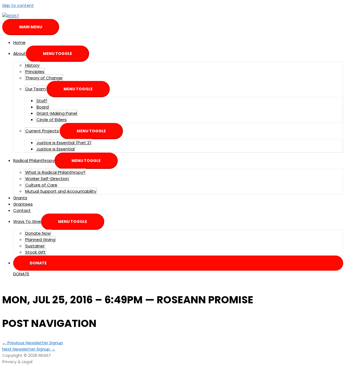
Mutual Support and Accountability (60, 191)
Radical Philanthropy (33, 160)
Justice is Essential (56, 149)
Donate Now (38, 233)
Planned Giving (40, 239)
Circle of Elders (52, 119)
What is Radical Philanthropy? (55, 172)
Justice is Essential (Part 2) (64, 142)
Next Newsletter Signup (28, 349)
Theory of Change (43, 78)
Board (43, 107)
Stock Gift (35, 252)
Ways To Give (27, 221)
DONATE (21, 274)
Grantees (23, 204)
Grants (20, 198)
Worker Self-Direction (47, 178)
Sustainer (35, 246)
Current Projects (42, 131)
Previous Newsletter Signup (32, 343)
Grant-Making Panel (57, 113)
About (19, 53)
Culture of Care (41, 185)
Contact (22, 210)
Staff (42, 100)
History (32, 65)
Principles (34, 71)
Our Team (35, 89)
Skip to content (18, 5)
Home (19, 42)
